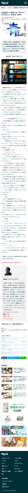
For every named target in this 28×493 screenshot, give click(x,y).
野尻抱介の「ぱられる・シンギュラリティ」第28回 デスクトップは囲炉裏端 (13, 349)
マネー (3, 463)
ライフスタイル (18, 463)
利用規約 (4, 484)
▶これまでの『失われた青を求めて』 (11, 262)
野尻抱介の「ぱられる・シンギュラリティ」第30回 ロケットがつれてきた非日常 (13, 341)
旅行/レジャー (5, 466)
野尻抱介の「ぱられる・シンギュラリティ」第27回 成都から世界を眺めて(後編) (13, 352)
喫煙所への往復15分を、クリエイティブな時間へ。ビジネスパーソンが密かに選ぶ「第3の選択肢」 (19, 370)
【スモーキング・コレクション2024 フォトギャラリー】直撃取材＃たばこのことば (19, 394)
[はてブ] (17, 358)
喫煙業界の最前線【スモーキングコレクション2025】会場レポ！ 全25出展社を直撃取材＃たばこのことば (19, 378)
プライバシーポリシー (7, 481)
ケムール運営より (19, 471)
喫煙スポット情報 (6, 471)
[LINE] (23, 358)
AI (3, 19)
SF (11, 19)
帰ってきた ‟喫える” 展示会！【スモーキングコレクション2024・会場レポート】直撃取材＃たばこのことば (19, 387)
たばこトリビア (5, 458)
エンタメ (9, 7)
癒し (3, 474)
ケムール (14, 490)
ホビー (3, 468)
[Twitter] (11, 358)
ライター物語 (18, 458)
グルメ (16, 461)
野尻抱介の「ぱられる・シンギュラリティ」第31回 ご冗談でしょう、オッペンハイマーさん (13, 338)
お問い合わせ (5, 486)
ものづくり (17, 468)
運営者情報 (5, 478)
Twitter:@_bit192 (8, 319)
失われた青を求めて (16, 19)
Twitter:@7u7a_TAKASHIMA (11, 312)
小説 (23, 19)
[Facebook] (4, 358)
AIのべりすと (7, 19)
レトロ (16, 466)
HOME (3, 7)
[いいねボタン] (4, 360)
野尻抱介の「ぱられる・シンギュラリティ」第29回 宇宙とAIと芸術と (13, 345)
